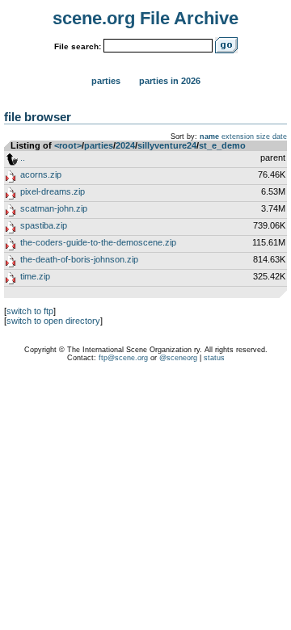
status (214, 358)
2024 (125, 145)
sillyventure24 (166, 145)
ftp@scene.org (123, 358)
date (279, 136)
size (263, 136)
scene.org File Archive (145, 18)
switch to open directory (53, 321)
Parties (105, 81)
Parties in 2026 (169, 81)
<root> (68, 145)
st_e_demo (222, 145)
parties (98, 145)
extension (237, 136)
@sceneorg (178, 358)
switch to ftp (29, 311)
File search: (77, 46)
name (209, 136)
